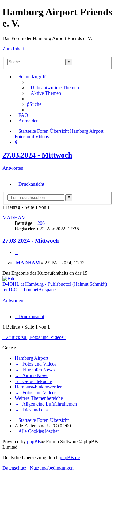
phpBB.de (70, 457)
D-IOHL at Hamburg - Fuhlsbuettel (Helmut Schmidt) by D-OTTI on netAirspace (54, 286)
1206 (40, 223)
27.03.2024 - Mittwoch (37, 155)
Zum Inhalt (13, 48)
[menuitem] (53, 87)
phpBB (34, 441)
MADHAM (14, 217)
